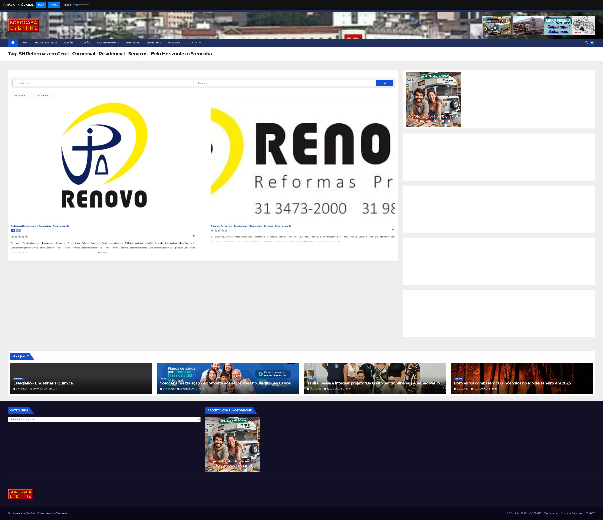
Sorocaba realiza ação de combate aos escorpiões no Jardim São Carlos (225, 383)
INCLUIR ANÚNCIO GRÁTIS (528, 513)
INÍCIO (509, 513)
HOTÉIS (68, 42)
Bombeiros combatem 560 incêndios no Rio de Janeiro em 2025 (512, 383)
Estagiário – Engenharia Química (43, 383)
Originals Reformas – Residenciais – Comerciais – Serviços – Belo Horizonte (251, 226)
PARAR (54, 5)
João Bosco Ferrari (45, 389)
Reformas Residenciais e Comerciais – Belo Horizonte (40, 226)
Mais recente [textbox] (19, 95)
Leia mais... (103, 252)
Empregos (19, 379)
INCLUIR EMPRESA (46, 42)
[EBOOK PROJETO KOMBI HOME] (433, 99)
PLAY (41, 5)
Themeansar (62, 513)
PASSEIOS (174, 42)
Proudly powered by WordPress (22, 513)
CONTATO (194, 42)
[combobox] (23, 95)
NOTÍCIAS (165, 379)
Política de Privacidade (571, 513)
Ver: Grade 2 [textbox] (43, 95)
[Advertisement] (499, 157)
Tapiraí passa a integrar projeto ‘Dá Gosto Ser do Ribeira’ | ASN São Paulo (373, 383)
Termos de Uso (551, 513)
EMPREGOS (133, 42)
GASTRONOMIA (107, 42)
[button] (586, 42)
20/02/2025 (22, 389)
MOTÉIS (85, 42)
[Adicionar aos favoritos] (194, 236)
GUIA (25, 42)
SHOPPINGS (154, 42)
